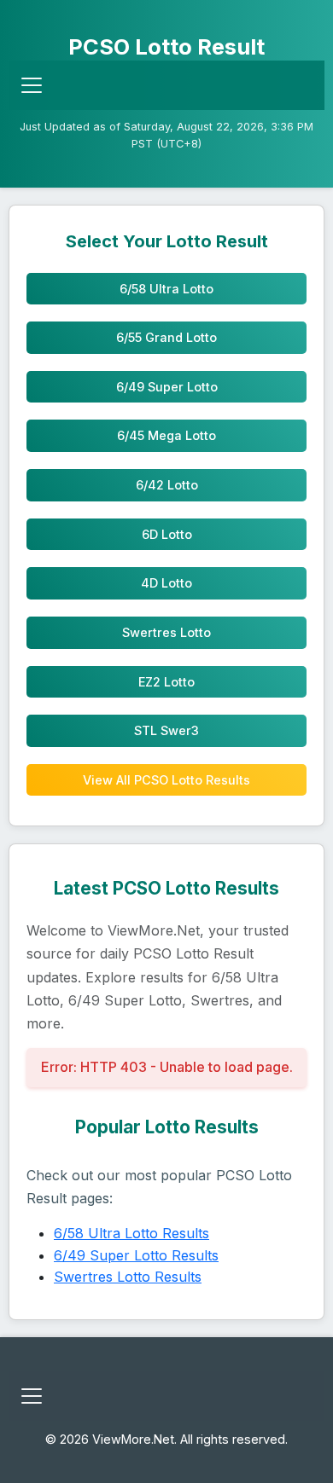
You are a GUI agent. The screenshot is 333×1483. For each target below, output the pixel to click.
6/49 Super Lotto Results (136, 1255)
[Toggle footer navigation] (32, 1396)
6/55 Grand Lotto (166, 337)
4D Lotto (166, 583)
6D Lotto (167, 534)
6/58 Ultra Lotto (166, 288)
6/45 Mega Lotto (166, 435)
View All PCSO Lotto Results (166, 780)
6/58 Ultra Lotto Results (131, 1233)
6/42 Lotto (167, 485)
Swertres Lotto (166, 632)
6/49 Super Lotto (167, 386)
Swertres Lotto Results (128, 1276)
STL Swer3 (166, 730)
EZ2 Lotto (166, 682)
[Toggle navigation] (32, 85)
